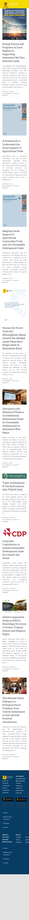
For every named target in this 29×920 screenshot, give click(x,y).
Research (8, 93)
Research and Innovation (7, 818)
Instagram (19, 842)
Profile (5, 813)
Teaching (6, 823)
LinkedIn (18, 837)
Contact (5, 827)
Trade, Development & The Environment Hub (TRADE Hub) (13, 486)
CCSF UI (6, 91)
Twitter (18, 840)
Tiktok (27, 842)
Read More (5, 95)
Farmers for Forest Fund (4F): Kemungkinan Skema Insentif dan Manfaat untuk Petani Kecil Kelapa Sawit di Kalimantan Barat (14, 338)
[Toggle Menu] (25, 4)
